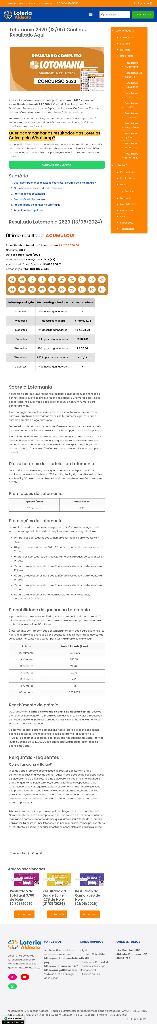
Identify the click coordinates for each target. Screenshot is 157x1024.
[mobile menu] (90, 14)
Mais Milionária (129, 204)
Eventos (125, 43)
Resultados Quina (131, 135)
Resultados (126, 56)
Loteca (124, 184)
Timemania (127, 229)
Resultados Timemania (131, 155)
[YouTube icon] (144, 3)
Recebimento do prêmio (28, 210)
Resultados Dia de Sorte (133, 75)
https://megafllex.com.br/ (61, 970)
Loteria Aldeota (125, 30)
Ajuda (85, 950)
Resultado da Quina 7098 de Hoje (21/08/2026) (87, 897)
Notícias (125, 50)
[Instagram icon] (151, 3)
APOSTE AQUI (143, 14)
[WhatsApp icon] (135, 3)
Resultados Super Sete (131, 145)
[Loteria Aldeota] (18, 14)
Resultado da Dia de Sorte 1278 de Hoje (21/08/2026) (54, 897)
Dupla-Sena (127, 178)
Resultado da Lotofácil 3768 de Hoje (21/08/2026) (22, 897)
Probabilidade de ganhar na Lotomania (36, 205)
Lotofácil (125, 198)
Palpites (129, 191)
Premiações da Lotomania (29, 194)
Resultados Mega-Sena (132, 125)
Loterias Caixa (124, 165)
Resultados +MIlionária (131, 65)
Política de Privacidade (95, 962)
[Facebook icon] (138, 3)
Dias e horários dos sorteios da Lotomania (38, 188)
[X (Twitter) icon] (141, 3)
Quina (123, 216)
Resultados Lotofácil (131, 105)
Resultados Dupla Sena (131, 85)
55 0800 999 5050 (67, 3)
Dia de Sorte (127, 172)
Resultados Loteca (131, 95)
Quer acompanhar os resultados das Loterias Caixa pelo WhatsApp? (54, 183)
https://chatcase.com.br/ (61, 966)
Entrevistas (127, 37)
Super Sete (126, 222)
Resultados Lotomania (131, 115)
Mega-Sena (127, 210)
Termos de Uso (91, 974)
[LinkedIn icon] (148, 3)
